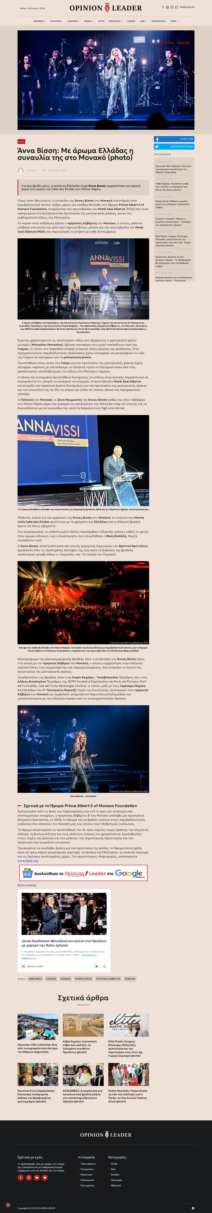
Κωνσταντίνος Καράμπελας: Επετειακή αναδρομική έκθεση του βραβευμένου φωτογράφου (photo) (36, 1096)
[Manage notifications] (8, 1204)
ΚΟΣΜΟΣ (73, 21)
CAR (142, 21)
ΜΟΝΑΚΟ (66, 978)
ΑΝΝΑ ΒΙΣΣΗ (35, 978)
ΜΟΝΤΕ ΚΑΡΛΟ (83, 978)
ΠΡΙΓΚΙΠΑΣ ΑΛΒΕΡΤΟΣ (108, 978)
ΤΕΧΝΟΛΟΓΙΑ (158, 21)
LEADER (131, 21)
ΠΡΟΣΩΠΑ (115, 21)
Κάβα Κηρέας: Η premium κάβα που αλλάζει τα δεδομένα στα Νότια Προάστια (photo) (80, 1047)
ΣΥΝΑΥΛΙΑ (130, 978)
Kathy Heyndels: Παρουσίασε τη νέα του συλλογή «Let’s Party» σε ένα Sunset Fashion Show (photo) (127, 1096)
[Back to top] (202, 1203)
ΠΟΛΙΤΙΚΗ (55, 21)
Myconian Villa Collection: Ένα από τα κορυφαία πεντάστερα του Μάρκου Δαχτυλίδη (38, 1048)
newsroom (31, 170)
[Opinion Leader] (106, 7)
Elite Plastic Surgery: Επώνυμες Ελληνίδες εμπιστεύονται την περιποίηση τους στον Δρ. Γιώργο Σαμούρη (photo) (125, 1048)
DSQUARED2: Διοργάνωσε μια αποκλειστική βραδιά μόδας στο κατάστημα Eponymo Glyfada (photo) (82, 1096)
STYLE (101, 21)
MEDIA (88, 21)
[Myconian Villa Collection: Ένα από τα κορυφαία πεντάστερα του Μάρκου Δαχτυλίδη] (38, 1027)
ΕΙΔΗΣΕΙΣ (39, 21)
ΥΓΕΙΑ (173, 21)
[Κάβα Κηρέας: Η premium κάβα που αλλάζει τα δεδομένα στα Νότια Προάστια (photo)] (83, 1025)
